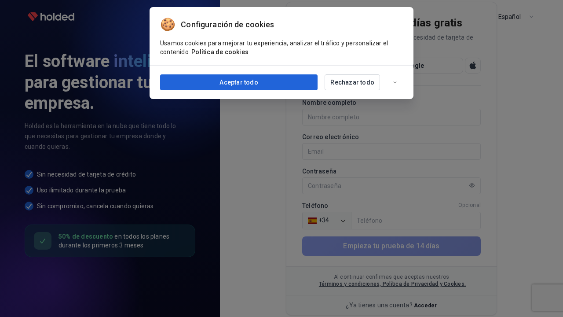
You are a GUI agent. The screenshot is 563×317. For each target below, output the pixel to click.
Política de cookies (220, 51)
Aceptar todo (238, 82)
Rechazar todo (352, 82)
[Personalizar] (395, 82)
